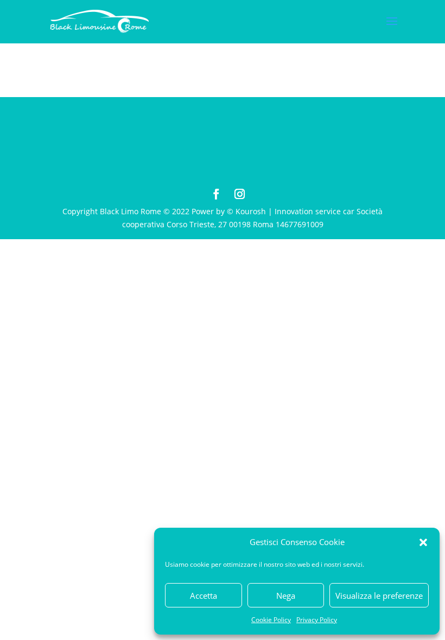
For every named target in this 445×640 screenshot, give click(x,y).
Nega (285, 595)
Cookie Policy (271, 619)
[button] (423, 542)
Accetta (203, 595)
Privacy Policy (316, 619)
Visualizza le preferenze (379, 595)
